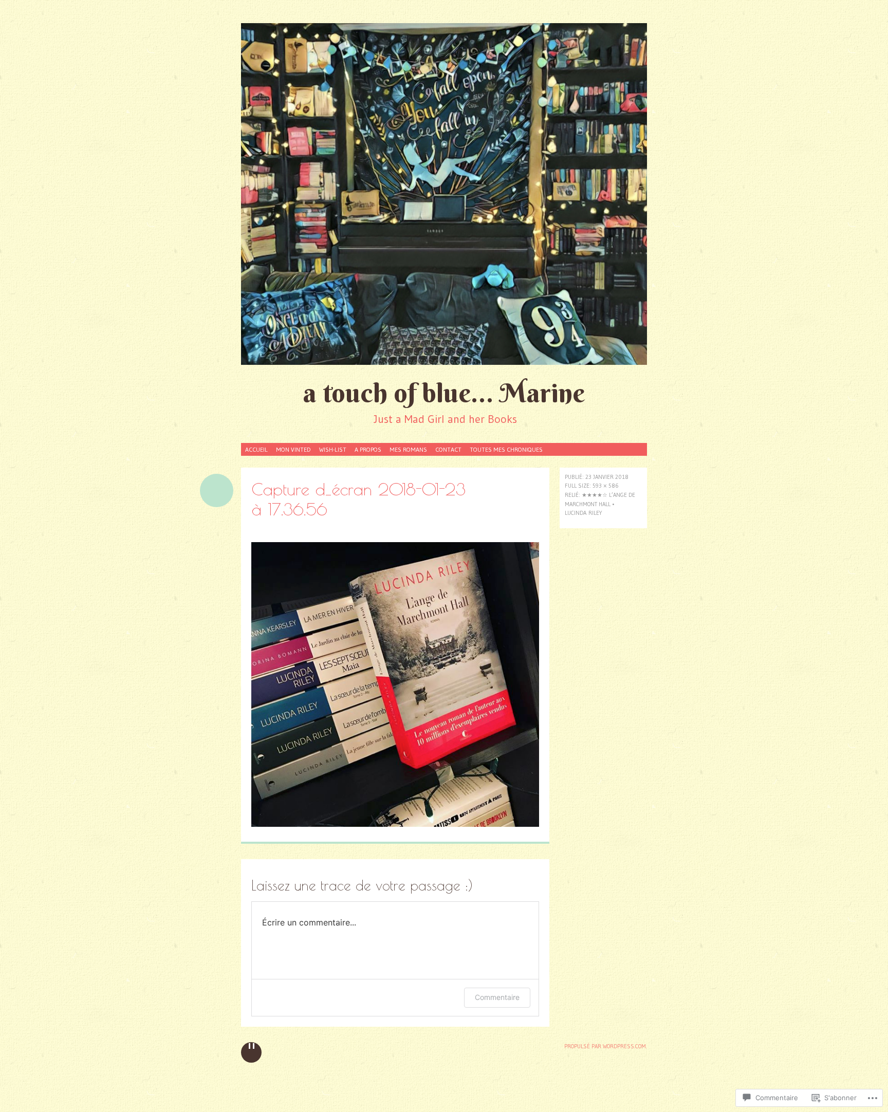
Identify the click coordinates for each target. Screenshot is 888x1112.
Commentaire (497, 997)
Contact (448, 449)
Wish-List (332, 449)
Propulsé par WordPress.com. (605, 1046)
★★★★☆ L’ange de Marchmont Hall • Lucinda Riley (600, 503)
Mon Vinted (293, 449)
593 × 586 (606, 485)
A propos (368, 449)
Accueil (256, 449)
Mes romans (408, 449)
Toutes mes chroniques (506, 449)
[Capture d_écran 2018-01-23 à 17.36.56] (395, 824)
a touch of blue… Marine (444, 393)
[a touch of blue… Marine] (444, 194)
